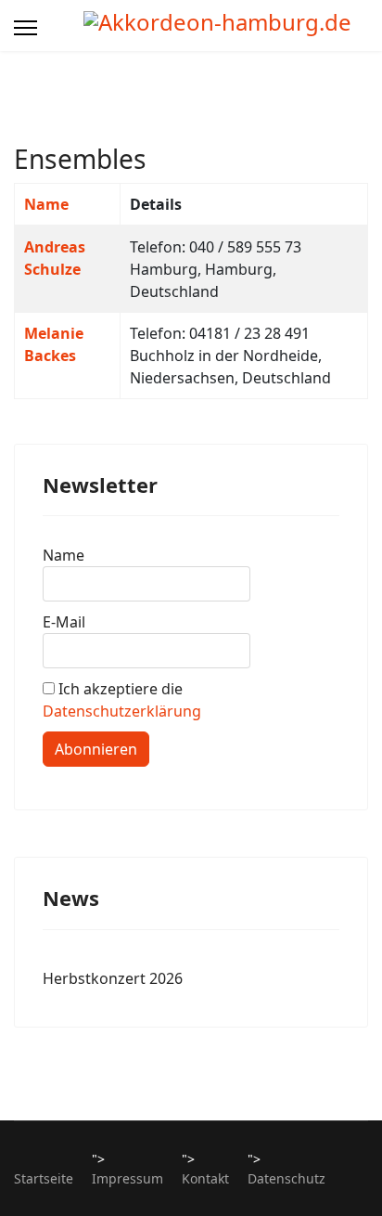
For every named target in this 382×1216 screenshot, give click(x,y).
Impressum (127, 1178)
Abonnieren (96, 749)
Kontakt (205, 1178)
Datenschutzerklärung (122, 711)
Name (46, 204)
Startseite (43, 1178)
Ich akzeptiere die (122, 700)
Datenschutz (286, 1178)
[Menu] (25, 28)
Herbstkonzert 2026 (113, 978)
